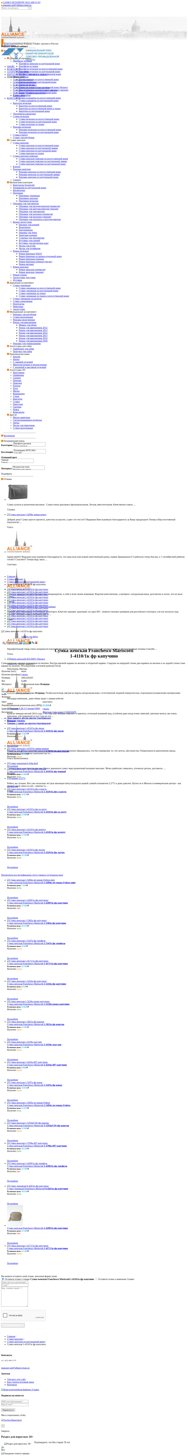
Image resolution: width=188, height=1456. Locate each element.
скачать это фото (29, 636)
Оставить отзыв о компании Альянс (116, 1279)
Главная (11, 576)
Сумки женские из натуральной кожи (26, 581)
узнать (24, 674)
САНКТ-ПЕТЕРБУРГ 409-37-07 (21, 2)
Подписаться (8, 1410)
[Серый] (17, 462)
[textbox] (14, 8)
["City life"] (30, 453)
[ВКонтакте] (20, 643)
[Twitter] (23, 643)
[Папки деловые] (29, 446)
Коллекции (9, 435)
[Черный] (17, 460)
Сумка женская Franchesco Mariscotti (35, 731)
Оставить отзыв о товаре (49, 1279)
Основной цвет (9, 457)
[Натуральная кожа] (29, 467)
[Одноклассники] (26, 643)
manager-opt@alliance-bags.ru (16, 5)
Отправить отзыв (13, 1325)
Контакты (12, 1384)
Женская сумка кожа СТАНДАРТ (59, 712)
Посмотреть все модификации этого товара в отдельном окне (32, 875)
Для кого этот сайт (16, 1379)
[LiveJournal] (33, 643)
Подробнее (12, 746)
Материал (6, 468)
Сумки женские (15, 579)
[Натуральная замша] (29, 469)
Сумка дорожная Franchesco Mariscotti (37, 1188)
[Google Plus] (36, 643)
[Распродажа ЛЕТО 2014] (30, 450)
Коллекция (7, 452)
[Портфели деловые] (29, 443)
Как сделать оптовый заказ (20, 1382)
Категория (6, 445)
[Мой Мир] (30, 643)
